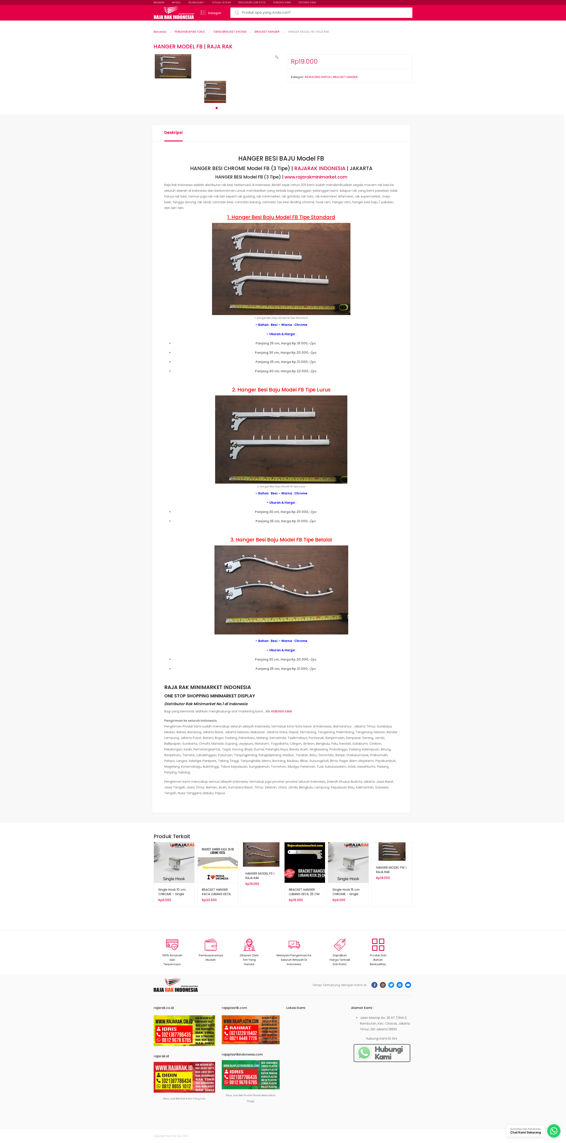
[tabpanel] (216, 92)
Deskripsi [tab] (173, 132)
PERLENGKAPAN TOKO (190, 32)
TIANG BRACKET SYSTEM (229, 32)
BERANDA (159, 2)
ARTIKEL (176, 2)
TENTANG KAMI (307, 2)
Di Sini (392, 1038)
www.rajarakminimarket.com (316, 177)
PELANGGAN (195, 2)
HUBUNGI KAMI (282, 2)
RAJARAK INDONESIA (320, 168)
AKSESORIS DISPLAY (318, 77)
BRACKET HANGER (267, 32)
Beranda (160, 32)
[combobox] (321, 13)
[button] (277, 57)
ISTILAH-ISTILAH (221, 2)
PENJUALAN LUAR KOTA (252, 2)
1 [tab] (217, 108)
